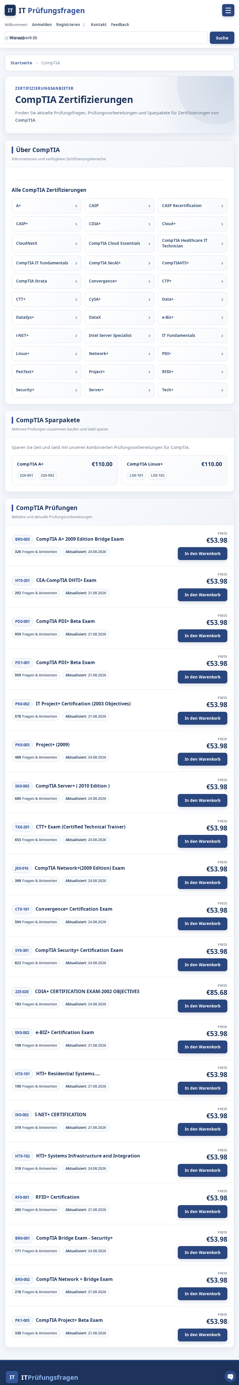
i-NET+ (22, 335)
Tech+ (167, 389)
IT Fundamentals (178, 335)
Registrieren (68, 24)
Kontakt (99, 24)
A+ (18, 205)
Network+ (98, 353)
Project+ (97, 371)
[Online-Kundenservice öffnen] (230, 1376)
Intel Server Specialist (110, 335)
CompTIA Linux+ (145, 464)
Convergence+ (103, 281)
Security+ (25, 389)
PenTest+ (25, 371)
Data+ (168, 299)
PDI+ (166, 353)
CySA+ (95, 299)
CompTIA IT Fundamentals (42, 263)
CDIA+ (95, 223)
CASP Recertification (182, 205)
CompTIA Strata (31, 281)
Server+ (96, 389)
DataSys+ (25, 317)
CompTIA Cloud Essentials (114, 243)
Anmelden (42, 24)
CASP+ (22, 223)
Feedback (120, 24)
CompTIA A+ (30, 464)
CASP (94, 205)
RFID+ (167, 371)
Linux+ (22, 353)
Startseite (22, 63)
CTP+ (167, 281)
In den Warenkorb (203, 553)
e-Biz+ (168, 317)
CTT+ (21, 299)
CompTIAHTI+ (175, 263)
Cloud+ (169, 223)
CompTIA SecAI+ (105, 263)
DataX (95, 317)
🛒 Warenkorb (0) (21, 37)
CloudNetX (26, 243)
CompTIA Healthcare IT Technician (185, 243)
